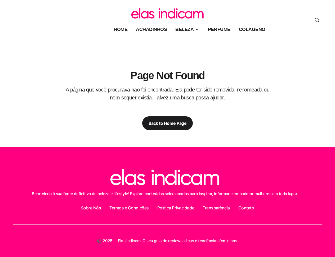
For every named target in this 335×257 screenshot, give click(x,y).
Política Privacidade (175, 207)
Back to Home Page (168, 123)
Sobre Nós (91, 207)
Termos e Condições (129, 207)
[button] (317, 20)
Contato (246, 207)
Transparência (216, 207)
